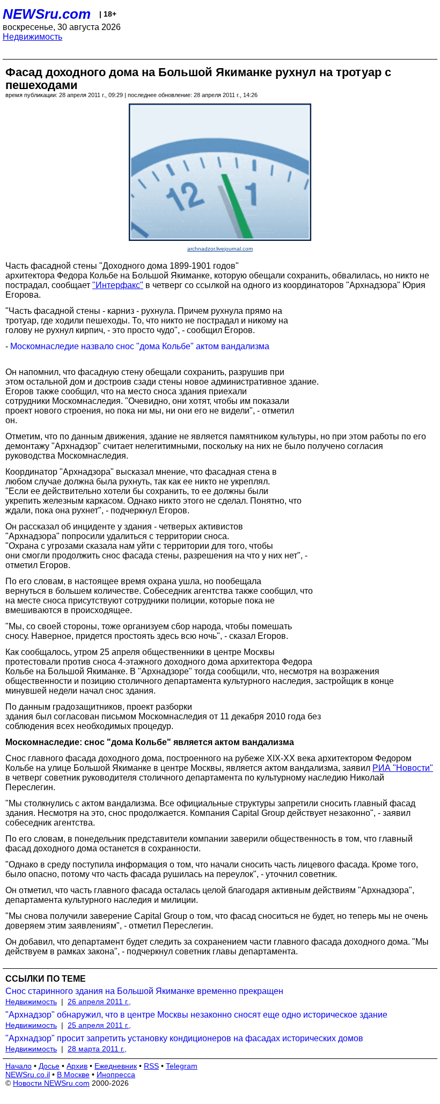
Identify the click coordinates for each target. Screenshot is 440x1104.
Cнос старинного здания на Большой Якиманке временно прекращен (144, 991)
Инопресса (116, 1074)
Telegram (181, 1066)
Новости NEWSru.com (51, 1083)
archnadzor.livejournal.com (220, 249)
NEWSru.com (47, 14)
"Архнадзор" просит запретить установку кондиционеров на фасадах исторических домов (184, 1038)
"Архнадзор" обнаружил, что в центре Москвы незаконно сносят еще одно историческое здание (196, 1014)
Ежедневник (115, 1066)
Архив (77, 1066)
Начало (18, 1066)
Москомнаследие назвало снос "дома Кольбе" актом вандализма (139, 346)
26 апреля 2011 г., (99, 1001)
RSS (151, 1066)
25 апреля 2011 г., (99, 1025)
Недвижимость (32, 36)
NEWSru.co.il (27, 1074)
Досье (49, 1066)
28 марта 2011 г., (97, 1048)
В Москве (73, 1074)
